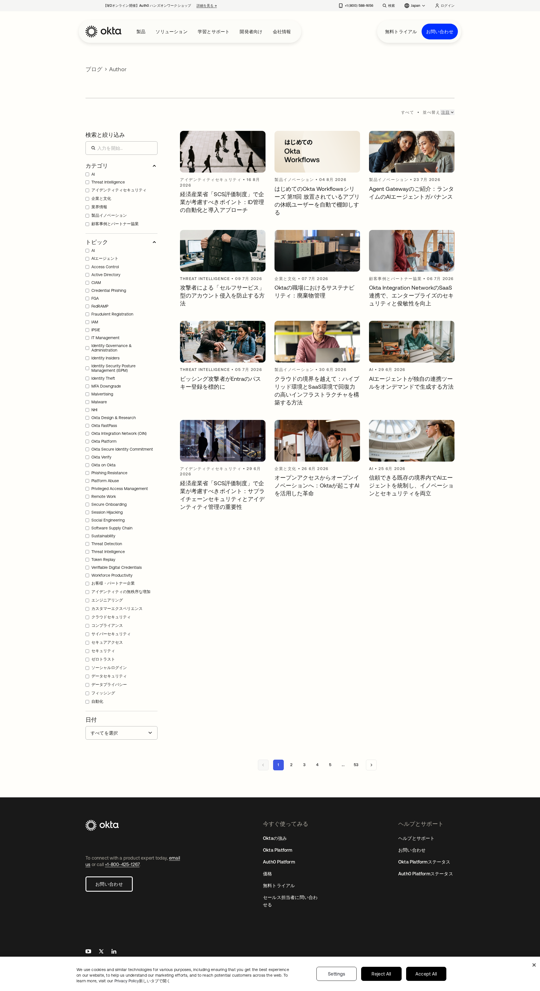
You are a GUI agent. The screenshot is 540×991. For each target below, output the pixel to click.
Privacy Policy (142, 981)
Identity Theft (103, 378)
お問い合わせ (439, 31)
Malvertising (102, 394)
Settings (336, 973)
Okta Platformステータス (424, 861)
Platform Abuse (105, 480)
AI (93, 174)
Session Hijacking (107, 512)
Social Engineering (108, 520)
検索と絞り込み (105, 134)
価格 (267, 873)
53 (356, 764)
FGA (95, 298)
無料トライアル (401, 31)
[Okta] (104, 31)
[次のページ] (371, 765)
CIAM (96, 282)
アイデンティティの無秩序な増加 (120, 591)
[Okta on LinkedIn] (114, 952)
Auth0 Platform (279, 861)
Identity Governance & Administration (111, 347)
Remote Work (103, 496)
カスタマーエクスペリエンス (117, 608)
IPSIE (95, 330)
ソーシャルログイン (109, 667)
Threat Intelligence (108, 182)
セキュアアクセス (107, 642)
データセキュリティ (109, 676)
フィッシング (103, 693)
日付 (91, 719)
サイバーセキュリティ (111, 634)
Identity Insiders (105, 358)
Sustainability (103, 536)
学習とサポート (214, 31)
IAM (94, 322)
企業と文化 (101, 198)
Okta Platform (103, 441)
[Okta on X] (101, 952)
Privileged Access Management (119, 488)
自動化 (97, 701)
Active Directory (105, 274)
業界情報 (99, 207)
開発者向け (251, 31)
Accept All (426, 973)
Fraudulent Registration (112, 314)
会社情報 (282, 31)
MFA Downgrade (106, 386)
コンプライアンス (107, 625)
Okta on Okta (103, 465)
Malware (99, 402)
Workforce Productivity (111, 575)
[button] (122, 166)
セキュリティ (103, 650)
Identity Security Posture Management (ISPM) (113, 368)
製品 (140, 31)
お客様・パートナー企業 (113, 583)
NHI (94, 410)
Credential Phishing (108, 290)
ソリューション (171, 31)
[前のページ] (263, 765)
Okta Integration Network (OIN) (119, 433)
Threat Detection (106, 544)
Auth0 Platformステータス (425, 873)
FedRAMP (99, 306)
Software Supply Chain (111, 528)
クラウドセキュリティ (111, 617)
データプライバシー (109, 684)
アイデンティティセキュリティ (119, 190)
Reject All (381, 973)
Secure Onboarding (109, 504)
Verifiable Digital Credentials (116, 567)
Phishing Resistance (109, 473)
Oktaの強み (275, 838)
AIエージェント (104, 258)
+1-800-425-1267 (122, 864)
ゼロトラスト (103, 659)
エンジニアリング (107, 600)
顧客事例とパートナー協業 (115, 224)
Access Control (105, 267)
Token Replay (103, 559)
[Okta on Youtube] (88, 952)
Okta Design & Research (113, 417)
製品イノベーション (109, 215)
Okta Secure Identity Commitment (122, 449)
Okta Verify (101, 457)
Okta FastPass (104, 425)
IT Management (105, 337)
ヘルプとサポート (416, 838)
